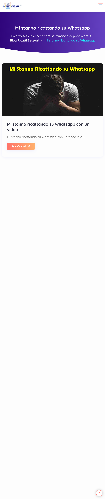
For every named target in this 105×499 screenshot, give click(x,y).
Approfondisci (19, 146)
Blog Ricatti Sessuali (24, 40)
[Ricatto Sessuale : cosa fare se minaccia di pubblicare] (12, 6)
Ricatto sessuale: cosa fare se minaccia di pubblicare (49, 36)
